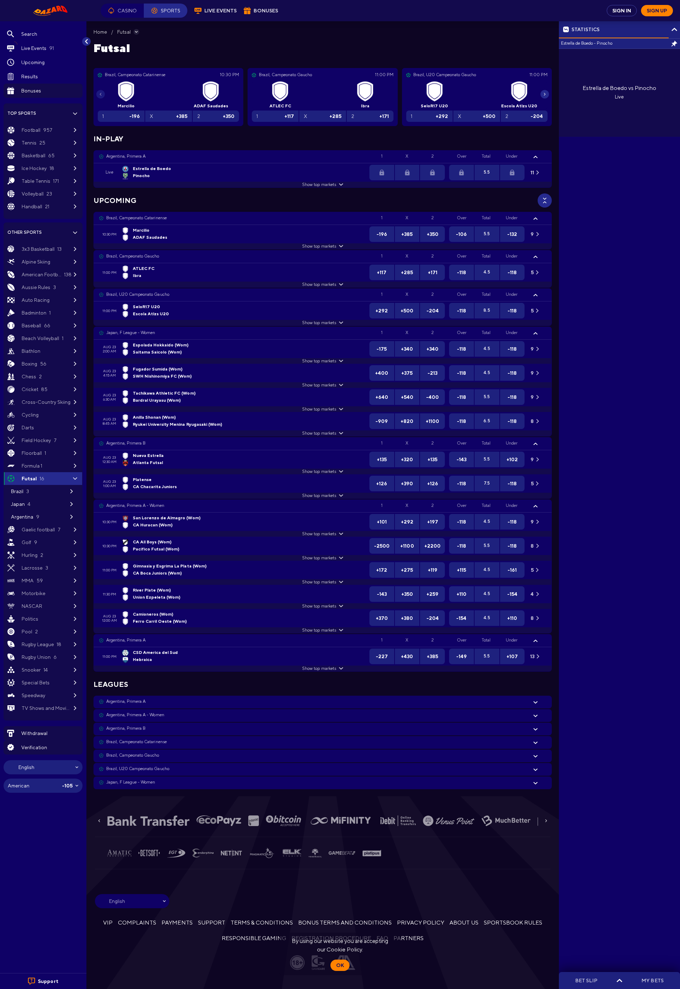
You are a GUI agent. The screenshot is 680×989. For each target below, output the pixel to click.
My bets (652, 980)
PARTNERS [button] (408, 938)
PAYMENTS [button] (177, 922)
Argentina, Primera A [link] (126, 156)
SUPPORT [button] (211, 922)
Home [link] (100, 32)
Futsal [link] (124, 32)
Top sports (21, 113)
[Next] (544, 94)
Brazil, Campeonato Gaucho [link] (132, 256)
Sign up (657, 10)
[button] (122, 11)
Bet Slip (586, 980)
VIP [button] (108, 922)
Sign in (621, 10)
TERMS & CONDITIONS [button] (262, 922)
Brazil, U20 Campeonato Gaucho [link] (137, 294)
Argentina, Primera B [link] (126, 443)
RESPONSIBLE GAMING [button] (254, 938)
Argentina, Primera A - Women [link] (135, 505)
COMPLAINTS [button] (137, 922)
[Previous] (100, 94)
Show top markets (319, 184)
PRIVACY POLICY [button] (420, 922)
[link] (50, 10)
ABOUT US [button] (463, 922)
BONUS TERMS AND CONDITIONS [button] (345, 922)
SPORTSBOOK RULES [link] (513, 922)
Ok (340, 965)
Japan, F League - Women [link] (130, 332)
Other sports (24, 232)
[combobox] (43, 767)
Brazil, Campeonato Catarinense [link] (136, 217)
